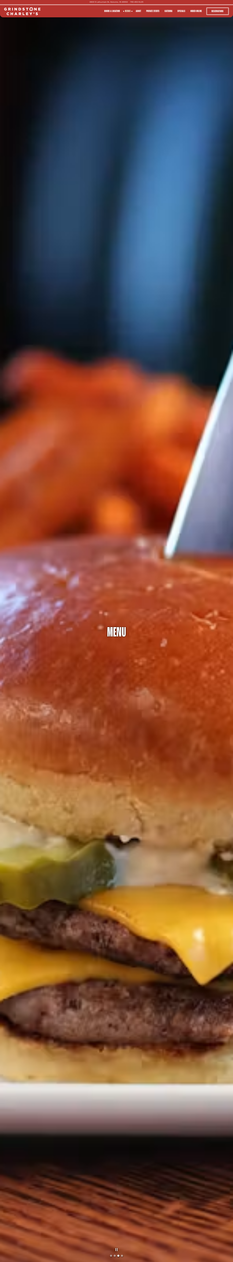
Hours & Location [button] (112, 11)
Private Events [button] (152, 11)
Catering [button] (168, 11)
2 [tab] (114, 1255)
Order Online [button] (196, 11)
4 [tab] (122, 1255)
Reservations (218, 11)
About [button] (138, 11)
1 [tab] (111, 1255)
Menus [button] (128, 11)
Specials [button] (181, 11)
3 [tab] (118, 1255)
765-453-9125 (136, 2)
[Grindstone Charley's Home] (22, 11)
